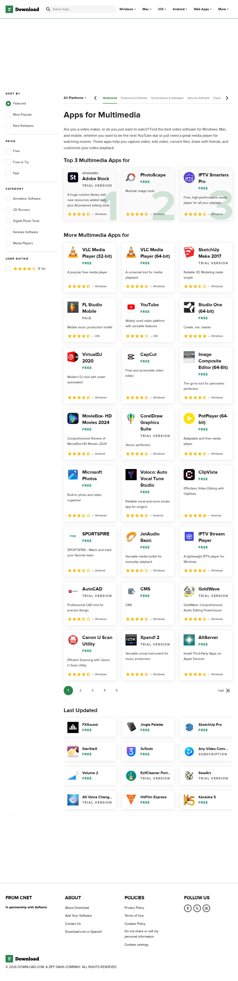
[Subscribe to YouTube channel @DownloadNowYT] (206, 908)
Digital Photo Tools (26, 221)
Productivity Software (134, 98)
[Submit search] (48, 9)
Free (16, 151)
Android (179, 9)
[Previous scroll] (95, 98)
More (222, 9)
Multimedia (110, 98)
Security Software (198, 98)
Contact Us (73, 924)
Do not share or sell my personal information (141, 934)
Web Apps (201, 9)
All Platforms (73, 98)
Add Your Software (78, 916)
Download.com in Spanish (83, 932)
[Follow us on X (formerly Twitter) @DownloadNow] (197, 908)
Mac (145, 9)
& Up (41, 269)
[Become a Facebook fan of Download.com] (188, 908)
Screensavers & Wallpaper (167, 98)
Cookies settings (137, 945)
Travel (217, 98)
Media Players (23, 243)
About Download (77, 908)
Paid (16, 173)
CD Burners (21, 210)
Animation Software (27, 199)
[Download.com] (22, 9)
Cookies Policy (135, 924)
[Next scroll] (226, 98)
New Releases (23, 126)
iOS (160, 9)
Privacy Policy (134, 908)
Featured (19, 103)
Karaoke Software (25, 232)
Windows (126, 9)
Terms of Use (134, 916)
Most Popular (22, 115)
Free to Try (21, 162)
